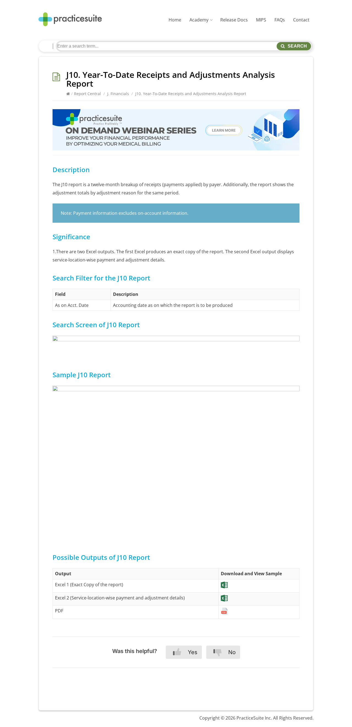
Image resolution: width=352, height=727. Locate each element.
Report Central (87, 93)
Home (175, 20)
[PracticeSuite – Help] (70, 19)
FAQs (279, 20)
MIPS (261, 20)
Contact (301, 20)
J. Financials (118, 93)
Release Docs (234, 20)
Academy (198, 20)
